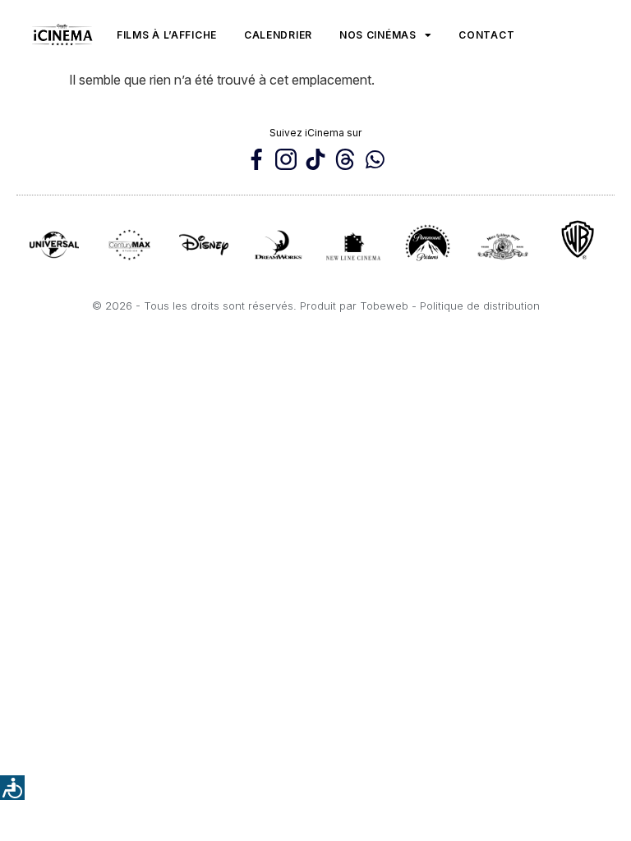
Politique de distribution (480, 305)
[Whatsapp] (374, 159)
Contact (486, 35)
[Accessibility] (12, 787)
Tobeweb (384, 305)
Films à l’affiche (167, 35)
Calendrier (278, 35)
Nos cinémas (378, 35)
